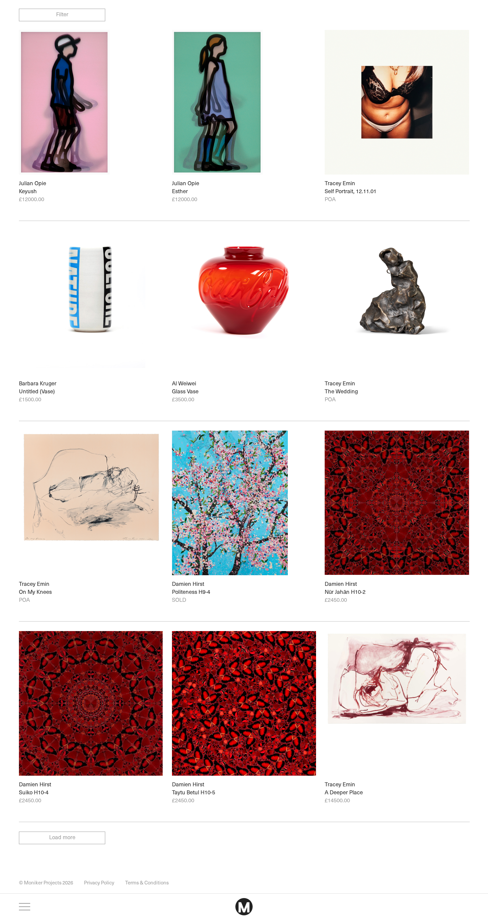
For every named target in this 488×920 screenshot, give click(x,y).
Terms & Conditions (147, 882)
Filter (62, 14)
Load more (62, 838)
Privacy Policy (99, 882)
